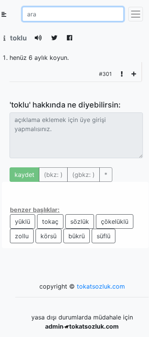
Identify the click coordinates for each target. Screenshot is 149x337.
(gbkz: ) (83, 174)
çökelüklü (114, 221)
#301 (105, 74)
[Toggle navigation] (135, 14)
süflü (103, 236)
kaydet (24, 174)
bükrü (76, 236)
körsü (48, 236)
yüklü (22, 221)
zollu (22, 236)
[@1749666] (133, 74)
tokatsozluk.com (101, 286)
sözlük (79, 221)
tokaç (50, 221)
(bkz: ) (53, 174)
